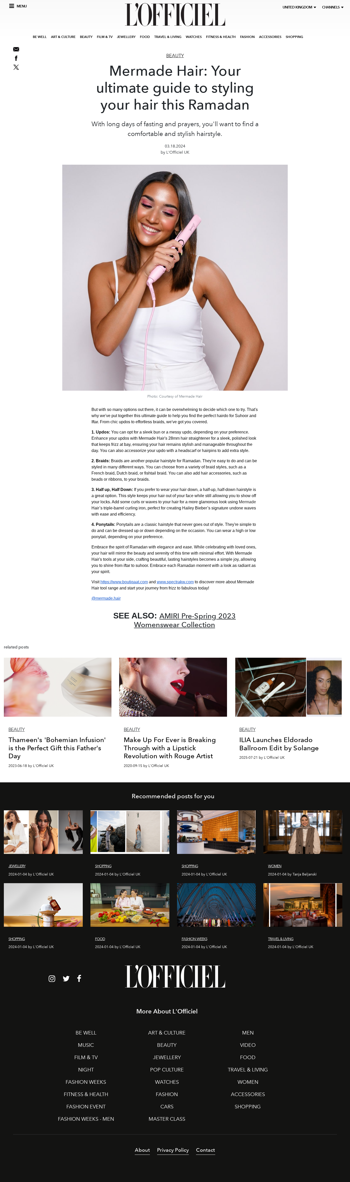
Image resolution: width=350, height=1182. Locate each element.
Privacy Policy (173, 1150)
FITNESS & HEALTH (221, 37)
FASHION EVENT (86, 1107)
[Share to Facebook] (16, 58)
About (142, 1150)
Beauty (175, 55)
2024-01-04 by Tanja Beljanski (292, 874)
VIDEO (248, 1045)
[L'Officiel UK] (175, 14)
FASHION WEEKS (86, 1082)
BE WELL (40, 37)
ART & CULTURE (63, 37)
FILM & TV (104, 37)
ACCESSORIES (270, 37)
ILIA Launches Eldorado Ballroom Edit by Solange (279, 744)
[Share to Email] (16, 49)
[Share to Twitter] (16, 67)
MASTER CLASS (167, 1119)
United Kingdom (298, 7)
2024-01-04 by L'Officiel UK (31, 874)
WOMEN (248, 1082)
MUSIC (86, 1045)
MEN (248, 1033)
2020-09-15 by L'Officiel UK (146, 766)
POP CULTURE (167, 1070)
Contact (205, 1150)
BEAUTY (86, 37)
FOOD (145, 37)
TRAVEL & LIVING (167, 37)
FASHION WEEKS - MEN (86, 1119)
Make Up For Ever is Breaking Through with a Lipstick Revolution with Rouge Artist (169, 748)
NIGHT (86, 1070)
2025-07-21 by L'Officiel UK (262, 757)
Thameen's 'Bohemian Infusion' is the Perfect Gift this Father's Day (57, 748)
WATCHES (194, 37)
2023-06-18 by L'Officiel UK (31, 766)
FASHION (247, 37)
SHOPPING (294, 37)
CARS (166, 1107)
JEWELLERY (126, 37)
